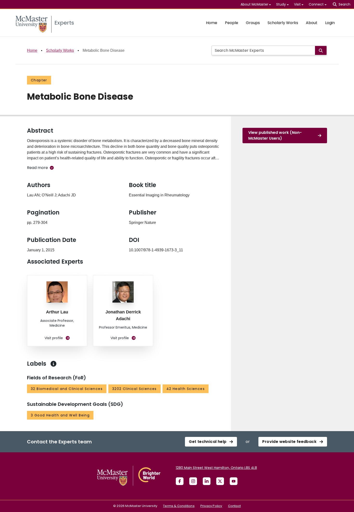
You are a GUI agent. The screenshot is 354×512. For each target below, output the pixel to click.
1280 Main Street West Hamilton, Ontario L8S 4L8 (216, 468)
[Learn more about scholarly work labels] (53, 364)
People (231, 23)
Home (211, 23)
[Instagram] (193, 481)
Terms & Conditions (179, 506)
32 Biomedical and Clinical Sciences (67, 388)
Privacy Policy (211, 506)
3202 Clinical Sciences (134, 388)
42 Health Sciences (185, 388)
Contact (234, 506)
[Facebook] (180, 481)
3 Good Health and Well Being (60, 415)
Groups (253, 23)
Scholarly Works (283, 23)
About (311, 23)
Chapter (39, 80)
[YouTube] (233, 481)
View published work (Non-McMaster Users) (275, 135)
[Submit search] (321, 50)
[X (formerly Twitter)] (220, 481)
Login (330, 23)
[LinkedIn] (206, 481)
